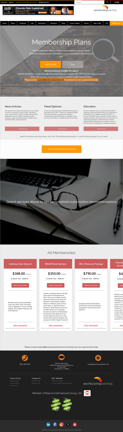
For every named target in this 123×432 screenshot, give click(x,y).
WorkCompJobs (57, 381)
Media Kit (116, 23)
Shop (63, 23)
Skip (73, 64)
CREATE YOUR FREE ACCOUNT (26, 2)
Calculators (42, 23)
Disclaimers (14, 385)
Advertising (36, 383)
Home (4, 23)
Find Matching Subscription (62, 149)
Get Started (50, 64)
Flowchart (22, 23)
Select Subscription (20, 285)
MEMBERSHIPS (44, 2)
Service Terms (14, 381)
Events (86, 23)
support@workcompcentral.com (50, 79)
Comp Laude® (75, 23)
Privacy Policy (14, 383)
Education (53, 23)
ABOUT (11, 2)
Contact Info (36, 381)
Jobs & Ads (97, 23)
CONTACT (4, 2)
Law (32, 23)
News (13, 23)
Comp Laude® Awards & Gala (62, 383)
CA (107, 23)
